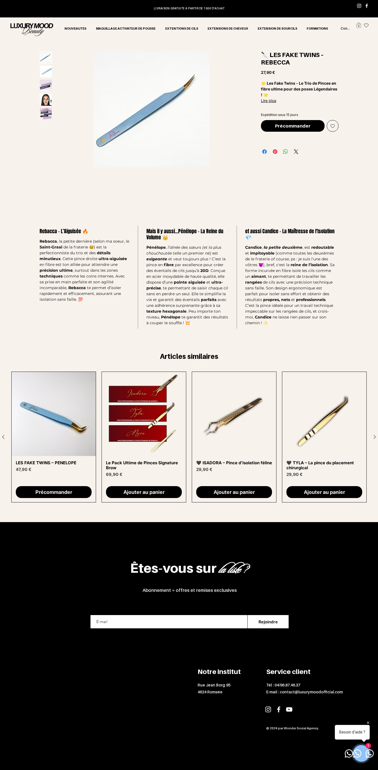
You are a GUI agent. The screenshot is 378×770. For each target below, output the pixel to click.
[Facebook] (366, 6)
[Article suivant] (374, 437)
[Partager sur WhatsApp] (285, 151)
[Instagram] (359, 6)
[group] (189, 437)
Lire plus (268, 100)
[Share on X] (296, 151)
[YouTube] (289, 709)
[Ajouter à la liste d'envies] (332, 126)
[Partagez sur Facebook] (264, 151)
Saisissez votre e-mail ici (113, 609)
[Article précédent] (3, 437)
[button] (358, 25)
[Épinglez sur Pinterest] (275, 151)
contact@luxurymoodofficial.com (311, 691)
